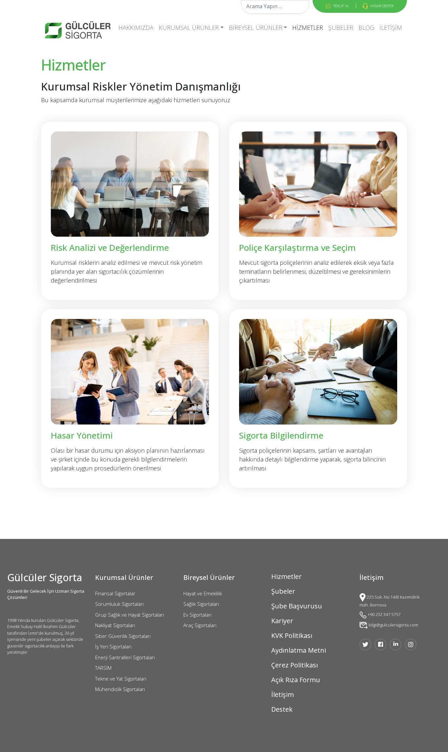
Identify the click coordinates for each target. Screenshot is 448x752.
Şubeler (340, 27)
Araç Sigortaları (199, 625)
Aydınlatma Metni (298, 650)
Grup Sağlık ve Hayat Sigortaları (129, 614)
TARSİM (103, 667)
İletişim (390, 27)
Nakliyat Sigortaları (115, 625)
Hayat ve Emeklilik (202, 593)
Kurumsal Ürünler (189, 27)
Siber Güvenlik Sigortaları (123, 636)
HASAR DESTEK (381, 5)
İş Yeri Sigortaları (113, 646)
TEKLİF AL (340, 5)
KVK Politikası (291, 635)
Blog (366, 27)
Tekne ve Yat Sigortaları (120, 678)
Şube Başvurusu (296, 606)
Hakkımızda (135, 27)
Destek (282, 709)
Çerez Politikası (294, 665)
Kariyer (282, 620)
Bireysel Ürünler (255, 27)
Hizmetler (307, 27)
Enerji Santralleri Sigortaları (125, 657)
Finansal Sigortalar (115, 593)
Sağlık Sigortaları (201, 604)
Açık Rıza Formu (295, 679)
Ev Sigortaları (197, 614)
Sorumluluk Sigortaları (119, 604)
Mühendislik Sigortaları (120, 689)
